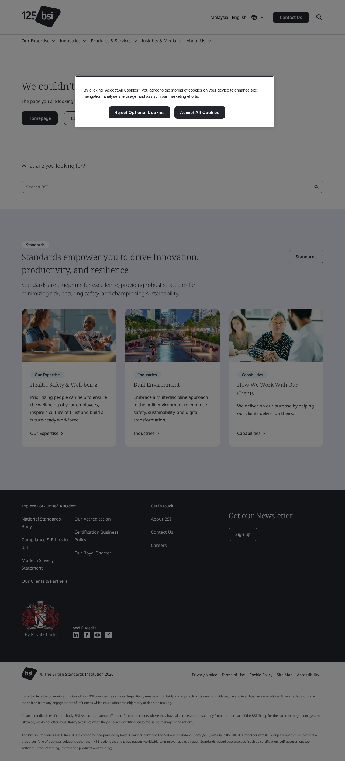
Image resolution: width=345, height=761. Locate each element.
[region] (174, 101)
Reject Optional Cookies (139, 112)
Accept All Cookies (199, 112)
